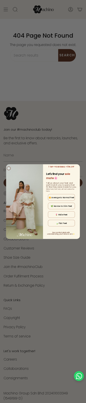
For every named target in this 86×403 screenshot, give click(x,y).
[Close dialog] (9, 168)
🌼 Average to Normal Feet (61, 197)
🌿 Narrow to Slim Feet (61, 206)
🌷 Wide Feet (61, 214)
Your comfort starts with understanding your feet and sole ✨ (61, 233)
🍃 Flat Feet (61, 223)
